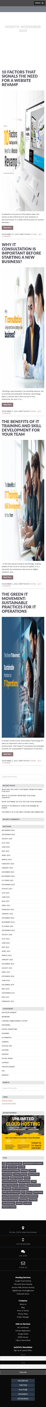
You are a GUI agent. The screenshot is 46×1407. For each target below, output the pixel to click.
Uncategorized (8, 1067)
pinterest (23, 1394)
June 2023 (6, 897)
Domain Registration (22, 1331)
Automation (12, 1167)
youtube (23, 1390)
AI (3, 1163)
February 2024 (8, 864)
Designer (6, 1178)
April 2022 (6, 951)
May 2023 (5, 901)
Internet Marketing (33, 1185)
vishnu (34, 234)
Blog (23, 1307)
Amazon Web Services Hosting (23, 1287)
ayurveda (21, 1167)
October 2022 (7, 926)
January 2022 (7, 959)
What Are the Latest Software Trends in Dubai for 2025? (22, 790)
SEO (23, 1192)
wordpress (27, 1203)
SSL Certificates (23, 1327)
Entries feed (7, 1101)
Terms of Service (23, 1311)
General (5, 1042)
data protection (34, 1174)
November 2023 (8, 876)
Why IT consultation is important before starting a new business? (21, 253)
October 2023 (7, 880)
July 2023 (6, 893)
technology (23, 1199)
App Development (9, 1012)
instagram (23, 1399)
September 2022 (8, 930)
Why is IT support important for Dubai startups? (18, 796)
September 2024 (8, 834)
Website (5, 1075)
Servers (5, 1054)
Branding (6, 1017)
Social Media (7, 1058)
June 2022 (6, 943)
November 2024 (8, 830)
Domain (27, 1178)
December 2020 (8, 976)
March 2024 (7, 859)
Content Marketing (20, 1174)
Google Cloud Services (10, 1185)
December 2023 (8, 872)
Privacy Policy (23, 1314)
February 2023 (8, 909)
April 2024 (6, 855)
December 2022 (8, 918)
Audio (4, 1167)
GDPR (34, 1181)
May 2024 (5, 851)
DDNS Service (23, 1337)
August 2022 (7, 934)
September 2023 (8, 884)
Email (23, 1363)
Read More (7, 228)
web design (33, 1199)
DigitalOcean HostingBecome (23, 1291)
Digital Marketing (9, 1029)
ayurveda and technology (11, 1170)
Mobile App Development (11, 1192)
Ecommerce (7, 1037)
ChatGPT (32, 1170)
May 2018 (5, 989)
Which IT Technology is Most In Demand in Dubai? (20, 807)
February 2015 (8, 1001)
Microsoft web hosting (20, 1188)
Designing (6, 1025)
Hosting (5, 1050)
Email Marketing (24, 1181)
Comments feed (9, 1104)
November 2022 (8, 922)
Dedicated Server (23, 1294)
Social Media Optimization (28, 1196)
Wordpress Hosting (9, 1207)
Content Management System (14, 1021)
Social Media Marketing (10, 1196)
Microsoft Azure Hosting (23, 1284)
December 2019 (8, 984)
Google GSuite (23, 1334)
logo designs (7, 1188)
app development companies (32, 1163)
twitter (23, 1385)
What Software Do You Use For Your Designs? (22, 801)
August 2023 (7, 888)
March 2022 (7, 955)
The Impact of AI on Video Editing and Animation (22, 812)
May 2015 (5, 997)
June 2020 (6, 980)
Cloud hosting (7, 1174)
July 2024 (6, 843)
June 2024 (6, 847)
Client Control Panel (23, 1340)
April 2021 (6, 972)
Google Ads (7, 1046)
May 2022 (5, 947)
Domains (5, 1033)
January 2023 (7, 914)
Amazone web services (13, 1163)
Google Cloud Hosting (23, 1281)
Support (5, 1062)
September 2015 (8, 993)
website (19, 1203)
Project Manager (23, 1317)
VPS (3, 1071)
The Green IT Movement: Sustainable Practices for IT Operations (19, 603)
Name (23, 1355)
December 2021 (8, 964)
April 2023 (6, 905)
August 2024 (7, 839)
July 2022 (6, 939)
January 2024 (7, 868)
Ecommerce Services (10, 1181)
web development (9, 1203)
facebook (23, 1381)
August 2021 (7, 968)
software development (10, 1199)
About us (23, 1304)
